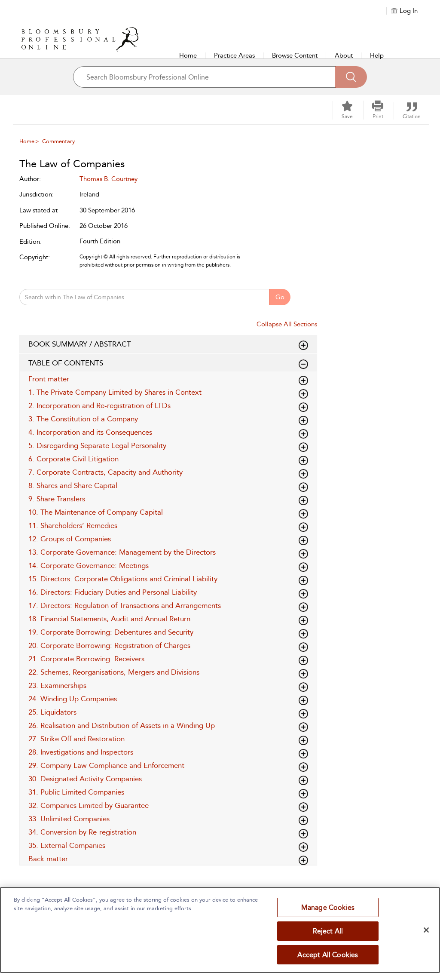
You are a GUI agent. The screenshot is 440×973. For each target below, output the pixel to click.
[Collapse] (303, 345)
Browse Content (295, 55)
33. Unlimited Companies (69, 818)
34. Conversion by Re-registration (82, 832)
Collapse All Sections (287, 324)
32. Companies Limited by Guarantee (88, 805)
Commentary (58, 141)
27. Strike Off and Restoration (76, 738)
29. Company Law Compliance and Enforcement (106, 765)
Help (377, 55)
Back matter (48, 858)
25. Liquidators (52, 712)
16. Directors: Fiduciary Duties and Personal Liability (112, 592)
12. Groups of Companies (69, 538)
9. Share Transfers (56, 498)
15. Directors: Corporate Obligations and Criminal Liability (122, 578)
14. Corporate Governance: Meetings (88, 565)
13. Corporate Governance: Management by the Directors (122, 552)
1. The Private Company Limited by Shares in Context (115, 392)
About (344, 55)
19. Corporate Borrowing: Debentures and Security (110, 632)
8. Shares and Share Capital (72, 485)
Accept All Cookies (327, 955)
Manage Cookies (327, 907)
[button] (377, 110)
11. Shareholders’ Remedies (72, 525)
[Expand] (303, 364)
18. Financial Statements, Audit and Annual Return (109, 618)
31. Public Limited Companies (76, 792)
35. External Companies (66, 845)
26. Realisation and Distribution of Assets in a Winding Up (121, 725)
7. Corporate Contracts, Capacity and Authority (105, 472)
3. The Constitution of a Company (83, 418)
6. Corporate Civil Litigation (73, 458)
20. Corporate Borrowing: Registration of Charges (109, 645)
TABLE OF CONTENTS (65, 363)
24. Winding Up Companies (72, 698)
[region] (220, 930)
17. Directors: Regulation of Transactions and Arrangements (124, 605)
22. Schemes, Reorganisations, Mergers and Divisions (113, 672)
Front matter (48, 378)
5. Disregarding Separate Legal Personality (97, 445)
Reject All (328, 931)
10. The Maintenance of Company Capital (95, 512)
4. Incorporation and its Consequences (90, 432)
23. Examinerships (57, 685)
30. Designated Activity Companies (85, 778)
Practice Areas (234, 55)
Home (188, 55)
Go (279, 297)
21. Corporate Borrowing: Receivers (86, 658)
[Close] (426, 930)
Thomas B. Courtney (108, 179)
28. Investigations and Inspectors (80, 752)
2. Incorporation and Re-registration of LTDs (99, 405)
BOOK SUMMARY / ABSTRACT (79, 344)
